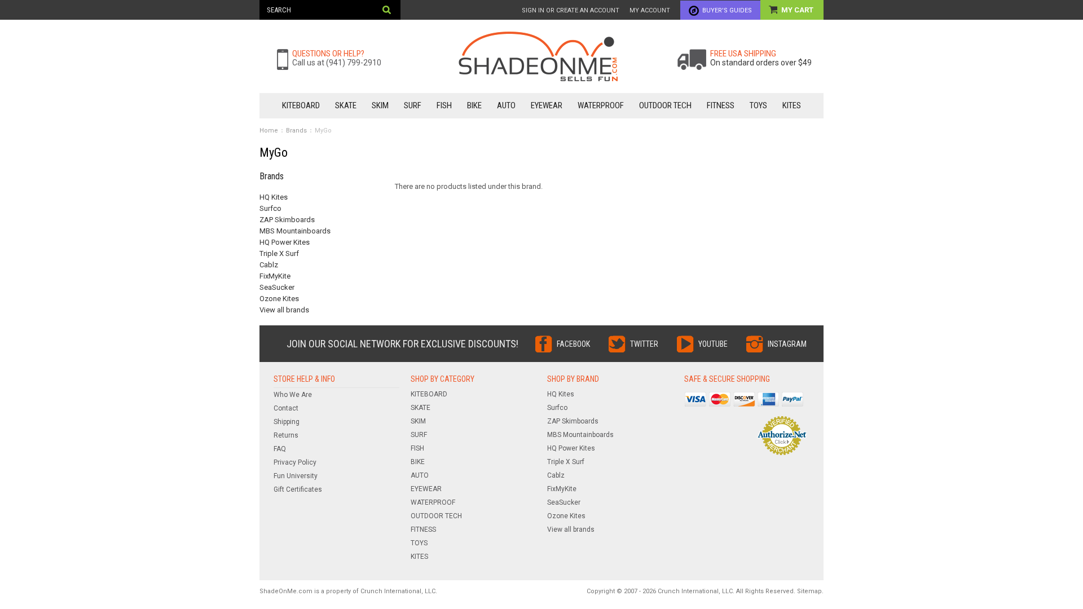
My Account (649, 10)
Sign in (533, 10)
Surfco (270, 208)
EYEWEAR (546, 105)
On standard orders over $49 (761, 62)
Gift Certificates (298, 489)
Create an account (587, 10)
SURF (412, 105)
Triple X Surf (279, 253)
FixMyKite (274, 276)
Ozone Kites (279, 298)
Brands (296, 130)
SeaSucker (276, 287)
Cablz (268, 265)
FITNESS (720, 105)
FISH (444, 105)
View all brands (284, 310)
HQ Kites (273, 197)
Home (268, 130)
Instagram (787, 343)
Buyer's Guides (727, 10)
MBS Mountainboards (295, 231)
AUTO (506, 105)
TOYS (758, 105)
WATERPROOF (601, 105)
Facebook (573, 343)
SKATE (345, 105)
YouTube (713, 343)
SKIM (380, 105)
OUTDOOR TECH (665, 105)
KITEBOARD (301, 105)
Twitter (644, 343)
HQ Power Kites (284, 242)
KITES (791, 105)
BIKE (474, 105)
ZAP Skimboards (287, 219)
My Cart (798, 10)
